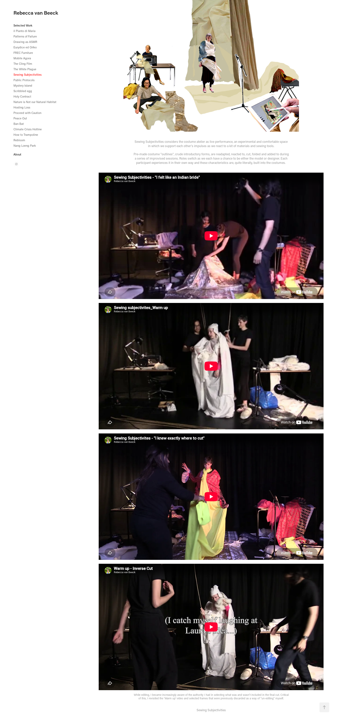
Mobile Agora (22, 58)
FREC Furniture (23, 53)
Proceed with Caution (27, 113)
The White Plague (24, 69)
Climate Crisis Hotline (27, 129)
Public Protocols (24, 80)
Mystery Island (22, 85)
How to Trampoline (25, 135)
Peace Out (20, 118)
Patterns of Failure (25, 36)
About (17, 154)
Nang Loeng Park (24, 145)
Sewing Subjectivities (27, 74)
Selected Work (22, 25)
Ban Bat (18, 124)
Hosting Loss (21, 107)
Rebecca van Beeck (35, 12)
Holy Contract (22, 96)
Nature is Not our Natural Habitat (34, 102)
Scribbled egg (22, 91)
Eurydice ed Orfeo (25, 47)
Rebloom (19, 140)
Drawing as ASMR (25, 42)
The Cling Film (22, 64)
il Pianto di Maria (24, 31)
